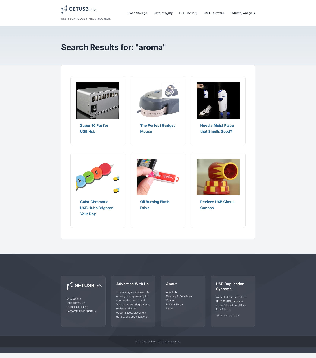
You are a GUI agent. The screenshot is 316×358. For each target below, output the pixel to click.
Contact (171, 300)
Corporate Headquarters (81, 310)
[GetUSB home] (83, 286)
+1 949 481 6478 (76, 306)
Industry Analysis (243, 13)
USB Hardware (214, 13)
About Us (171, 292)
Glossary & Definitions (179, 296)
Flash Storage (137, 13)
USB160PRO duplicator (230, 301)
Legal (169, 308)
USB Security (188, 13)
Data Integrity (163, 13)
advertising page (137, 304)
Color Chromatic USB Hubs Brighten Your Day (96, 208)
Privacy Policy (174, 304)
